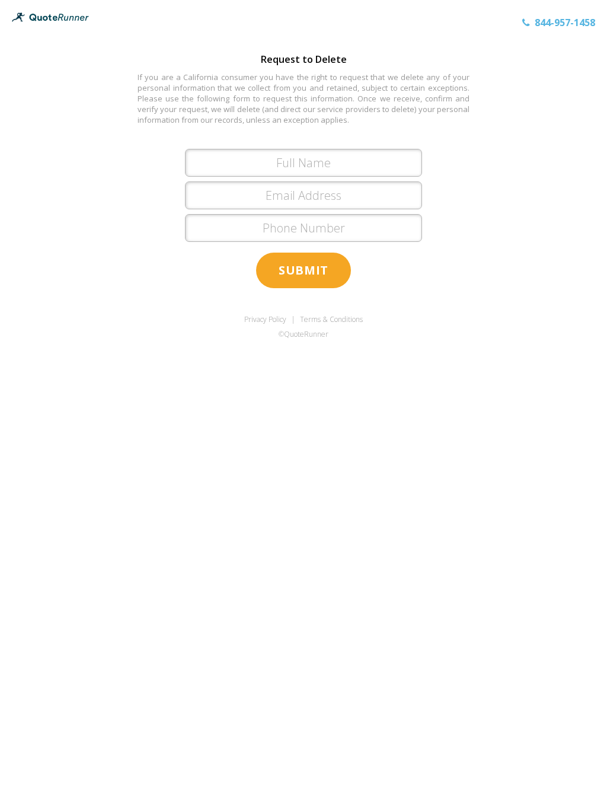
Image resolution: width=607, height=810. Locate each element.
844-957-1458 (565, 22)
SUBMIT (303, 270)
